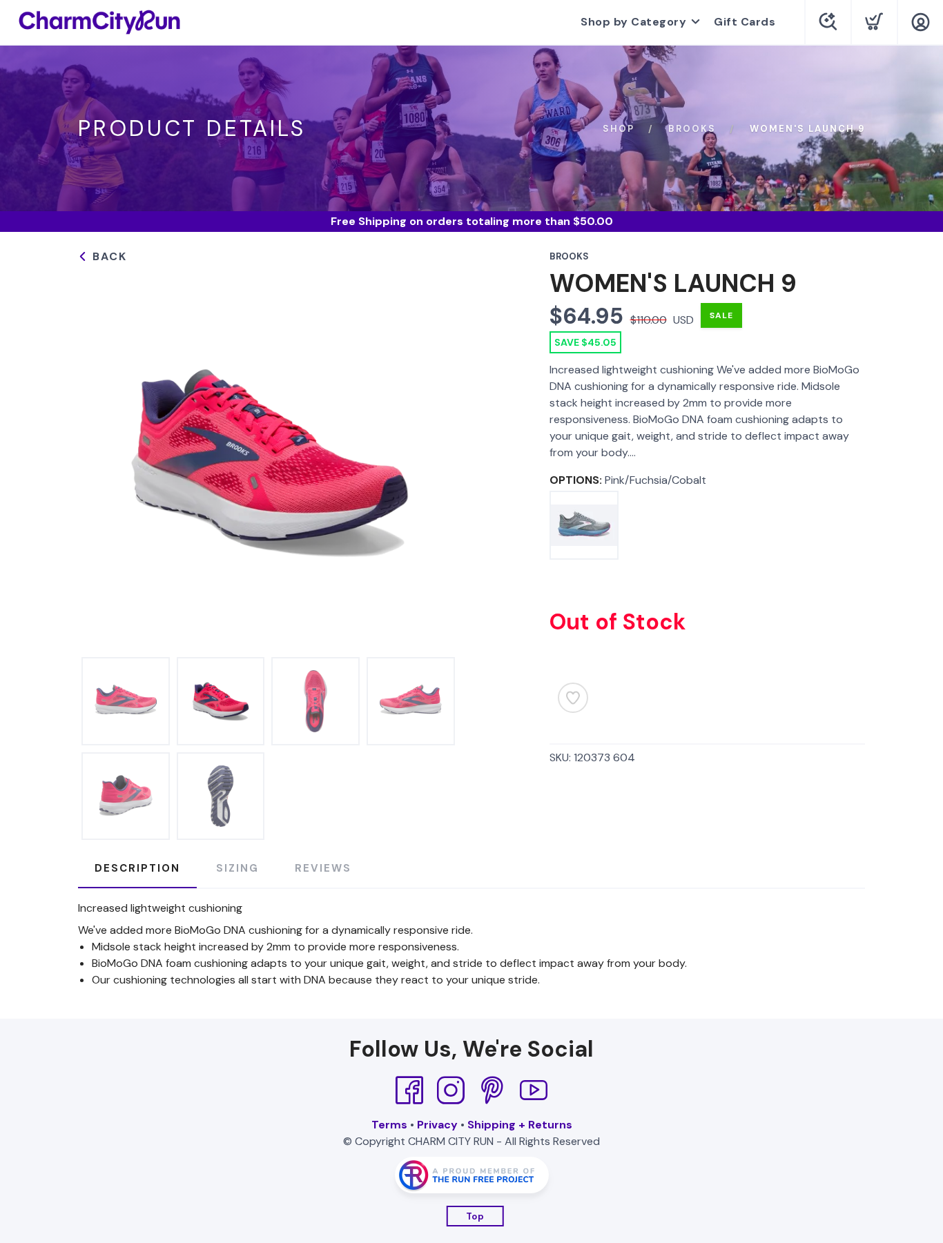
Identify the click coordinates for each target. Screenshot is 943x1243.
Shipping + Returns (519, 1124)
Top (475, 1216)
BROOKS (692, 129)
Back (107, 256)
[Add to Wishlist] (573, 698)
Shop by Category (633, 21)
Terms (389, 1124)
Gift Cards (744, 21)
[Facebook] (409, 1090)
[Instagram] (450, 1090)
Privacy (437, 1124)
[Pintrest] (492, 1090)
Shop (618, 129)
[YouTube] (533, 1090)
